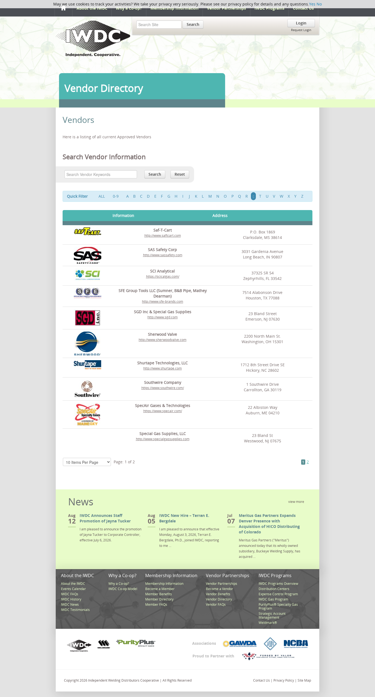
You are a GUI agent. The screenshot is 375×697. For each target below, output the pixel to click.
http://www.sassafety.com (162, 255)
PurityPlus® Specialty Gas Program (278, 606)
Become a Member (160, 588)
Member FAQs (156, 604)
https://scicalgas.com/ (162, 276)
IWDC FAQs (69, 594)
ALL (102, 196)
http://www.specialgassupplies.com (162, 439)
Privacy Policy (283, 680)
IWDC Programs (269, 8)
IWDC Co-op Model (122, 588)
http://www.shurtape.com (162, 368)
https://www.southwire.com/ (162, 387)
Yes (312, 4)
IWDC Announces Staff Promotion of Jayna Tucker (105, 518)
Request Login (301, 30)
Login (301, 23)
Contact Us (303, 8)
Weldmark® (268, 622)
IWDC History (71, 599)
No (319, 4)
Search (193, 24)
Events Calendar (73, 588)
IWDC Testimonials (75, 609)
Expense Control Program (278, 594)
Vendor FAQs (216, 604)
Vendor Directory (219, 599)
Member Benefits (158, 594)
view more (296, 501)
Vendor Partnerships (226, 8)
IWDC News (70, 604)
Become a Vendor (219, 588)
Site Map (304, 680)
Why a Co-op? (129, 8)
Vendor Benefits (218, 594)
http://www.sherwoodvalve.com (162, 339)
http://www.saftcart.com (162, 235)
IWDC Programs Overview (278, 583)
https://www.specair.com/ (162, 411)
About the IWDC (92, 8)
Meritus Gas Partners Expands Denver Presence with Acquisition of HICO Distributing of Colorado (269, 524)
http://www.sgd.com (162, 317)
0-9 (116, 196)
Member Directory (159, 599)
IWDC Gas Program (273, 599)
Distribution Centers (274, 588)
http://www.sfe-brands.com (162, 301)
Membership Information (174, 8)
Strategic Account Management (272, 615)
